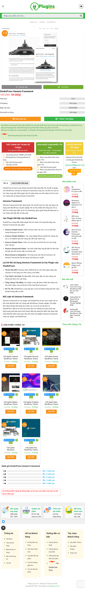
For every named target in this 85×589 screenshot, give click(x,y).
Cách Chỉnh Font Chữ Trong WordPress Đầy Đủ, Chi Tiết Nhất (75, 289)
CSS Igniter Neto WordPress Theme (51, 403)
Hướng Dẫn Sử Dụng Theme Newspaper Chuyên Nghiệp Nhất (75, 301)
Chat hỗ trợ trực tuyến (75, 172)
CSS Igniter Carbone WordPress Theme (10, 358)
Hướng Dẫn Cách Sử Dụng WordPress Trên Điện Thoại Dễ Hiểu (76, 313)
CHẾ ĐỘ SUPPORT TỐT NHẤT (74, 146)
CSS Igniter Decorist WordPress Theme (31, 358)
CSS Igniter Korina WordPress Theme (51, 358)
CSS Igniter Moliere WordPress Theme (11, 403)
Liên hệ (8, 563)
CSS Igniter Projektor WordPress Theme (31, 403)
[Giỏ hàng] (81, 6)
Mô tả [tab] (5, 183)
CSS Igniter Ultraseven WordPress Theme (10, 450)
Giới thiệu (9, 539)
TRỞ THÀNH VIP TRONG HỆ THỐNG (18, 146)
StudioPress (51, 22)
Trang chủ (33, 22)
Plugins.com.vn (54, 586)
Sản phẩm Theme (75, 542)
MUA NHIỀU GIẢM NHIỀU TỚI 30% (49, 146)
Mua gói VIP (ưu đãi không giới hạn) (18, 169)
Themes (42, 22)
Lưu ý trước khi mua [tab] (20, 183)
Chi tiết (10, 366)
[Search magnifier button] (81, 15)
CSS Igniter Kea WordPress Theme (31, 449)
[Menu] (3, 6)
